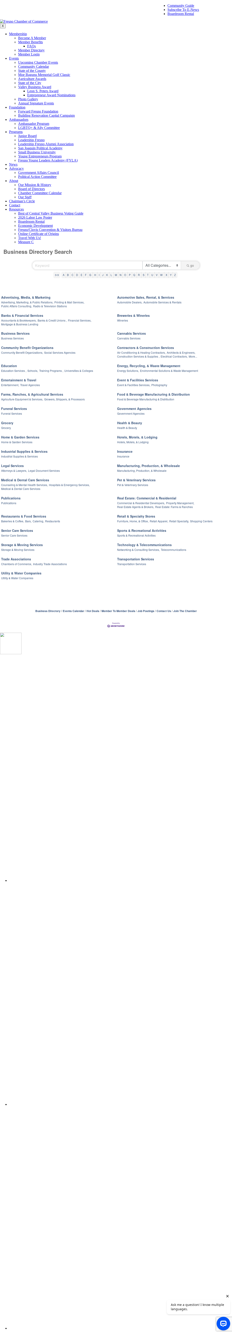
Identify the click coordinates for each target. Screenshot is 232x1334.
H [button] (95, 275)
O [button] (125, 275)
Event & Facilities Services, (133, 385)
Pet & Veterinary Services (136, 480)
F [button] (86, 275)
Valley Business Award (34, 87)
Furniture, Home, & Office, (133, 521)
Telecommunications (173, 550)
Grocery (7, 423)
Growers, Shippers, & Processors (64, 399)
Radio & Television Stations (50, 306)
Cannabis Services (131, 333)
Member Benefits (30, 42)
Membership (18, 34)
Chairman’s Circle (22, 201)
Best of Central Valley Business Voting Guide (50, 213)
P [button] (129, 275)
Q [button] (134, 275)
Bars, (28, 521)
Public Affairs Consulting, (16, 306)
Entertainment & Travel (18, 380)
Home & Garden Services (20, 437)
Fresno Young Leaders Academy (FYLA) (48, 160)
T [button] (148, 275)
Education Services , (13, 371)
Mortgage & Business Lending (19, 324)
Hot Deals (93, 611)
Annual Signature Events (36, 103)
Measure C (26, 242)
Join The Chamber (185, 611)
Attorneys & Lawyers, (14, 470)
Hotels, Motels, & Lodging (137, 437)
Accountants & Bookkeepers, (18, 320)
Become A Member (32, 38)
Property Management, (180, 503)
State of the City (29, 83)
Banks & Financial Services (22, 315)
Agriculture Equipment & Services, (22, 399)
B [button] (68, 275)
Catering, (38, 521)
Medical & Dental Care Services (25, 480)
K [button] (107, 275)
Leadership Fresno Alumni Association (46, 144)
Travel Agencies (30, 385)
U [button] (152, 275)
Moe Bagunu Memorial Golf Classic (44, 75)
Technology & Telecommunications (144, 544)
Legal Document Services (44, 470)
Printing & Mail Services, (69, 302)
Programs (16, 132)
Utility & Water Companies (21, 573)
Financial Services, (79, 320)
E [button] (81, 275)
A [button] (63, 275)
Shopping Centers (201, 521)
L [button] (111, 275)
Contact (14, 205)
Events (14, 58)
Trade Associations (16, 559)
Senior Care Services (17, 530)
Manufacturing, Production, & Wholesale (148, 465)
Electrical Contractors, (174, 356)
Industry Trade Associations (50, 564)
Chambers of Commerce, (16, 564)
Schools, (32, 371)
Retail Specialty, (179, 521)
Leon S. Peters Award (42, 91)
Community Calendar (33, 66)
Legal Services (12, 465)
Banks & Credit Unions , (52, 320)
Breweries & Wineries (133, 315)
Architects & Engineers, (181, 352)
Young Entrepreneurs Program (40, 156)
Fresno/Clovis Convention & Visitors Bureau (50, 230)
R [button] (139, 275)
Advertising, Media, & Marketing (26, 297)
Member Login (29, 54)
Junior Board (27, 136)
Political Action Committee (37, 177)
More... (193, 356)
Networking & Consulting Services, (138, 550)
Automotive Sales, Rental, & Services (145, 297)
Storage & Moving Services (22, 544)
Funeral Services (14, 408)
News (13, 164)
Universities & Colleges (78, 371)
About (13, 181)
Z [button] (175, 275)
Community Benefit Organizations (27, 347)
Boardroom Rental (180, 14)
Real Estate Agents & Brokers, (135, 507)
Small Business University (37, 152)
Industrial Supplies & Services (24, 451)
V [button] (156, 275)
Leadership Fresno (31, 140)
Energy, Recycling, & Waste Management (148, 365)
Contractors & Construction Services (145, 347)
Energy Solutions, (128, 371)
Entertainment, (10, 385)
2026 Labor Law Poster (35, 217)
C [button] (72, 275)
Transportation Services (135, 559)
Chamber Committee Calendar (40, 193)
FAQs (31, 46)
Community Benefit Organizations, (22, 352)
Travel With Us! (29, 238)
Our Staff (24, 197)
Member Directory (31, 50)
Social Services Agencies (59, 352)
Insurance (125, 451)
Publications (11, 498)
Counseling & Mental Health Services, (24, 485)
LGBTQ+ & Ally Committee (39, 128)
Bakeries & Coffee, (12, 521)
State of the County (32, 71)
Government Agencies (134, 408)
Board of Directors (31, 189)
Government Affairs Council (38, 172)
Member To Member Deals (118, 611)
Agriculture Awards (32, 79)
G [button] (90, 275)
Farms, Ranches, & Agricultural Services (32, 394)
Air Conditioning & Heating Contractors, (141, 352)
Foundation (17, 107)
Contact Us (164, 611)
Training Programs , (51, 371)
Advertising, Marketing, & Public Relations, (27, 302)
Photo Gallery (28, 99)
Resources (16, 209)
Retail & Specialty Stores (136, 516)
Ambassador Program (33, 124)
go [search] (192, 265)
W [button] (161, 275)
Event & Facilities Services (137, 380)
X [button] (166, 275)
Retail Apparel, (159, 521)
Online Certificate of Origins (38, 234)
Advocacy (16, 168)
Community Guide (180, 5)
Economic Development (35, 226)
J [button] (103, 275)
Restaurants (52, 521)
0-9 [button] (57, 275)
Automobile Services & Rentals (162, 302)
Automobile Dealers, (129, 302)
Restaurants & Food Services (23, 516)
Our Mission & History (34, 185)
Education (9, 365)
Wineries (122, 320)
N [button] (120, 275)
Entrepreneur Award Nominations (51, 95)
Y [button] (171, 275)
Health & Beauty (129, 423)
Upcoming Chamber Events (38, 62)
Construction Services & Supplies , (138, 356)
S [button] (143, 275)
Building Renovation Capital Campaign (46, 115)
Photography (159, 385)
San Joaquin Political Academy (40, 148)
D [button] (77, 275)
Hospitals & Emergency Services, (69, 485)
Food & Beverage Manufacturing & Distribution (153, 394)
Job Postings (146, 611)
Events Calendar (73, 611)
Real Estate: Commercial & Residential (146, 498)
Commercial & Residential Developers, (141, 503)
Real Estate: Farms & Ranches (174, 507)
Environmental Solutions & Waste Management (169, 371)
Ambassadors (18, 119)
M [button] (116, 275)
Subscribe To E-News (183, 10)
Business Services (15, 333)
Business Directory (47, 611)
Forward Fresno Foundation (38, 111)
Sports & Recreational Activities (141, 530)
